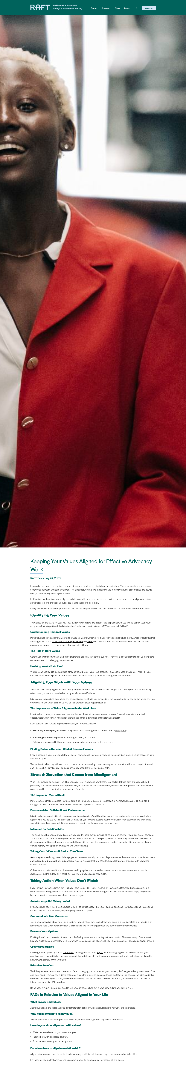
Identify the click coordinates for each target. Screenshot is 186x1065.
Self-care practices (39, 857)
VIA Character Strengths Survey (67, 641)
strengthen (120, 730)
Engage (94, 8)
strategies (120, 860)
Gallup (90, 641)
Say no (100, 952)
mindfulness (49, 860)
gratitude (34, 860)
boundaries (68, 952)
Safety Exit (149, 8)
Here (48, 974)
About (117, 8)
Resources (106, 8)
